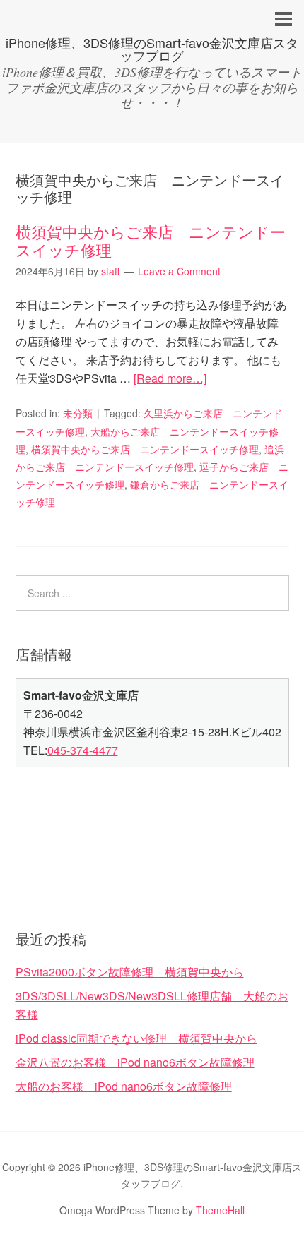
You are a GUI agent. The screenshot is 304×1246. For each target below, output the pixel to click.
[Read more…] (170, 378)
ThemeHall (220, 1210)
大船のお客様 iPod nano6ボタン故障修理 (124, 1086)
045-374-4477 (82, 750)
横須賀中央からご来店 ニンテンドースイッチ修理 (151, 240)
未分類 (78, 413)
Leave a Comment (179, 271)
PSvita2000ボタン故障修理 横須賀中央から (130, 972)
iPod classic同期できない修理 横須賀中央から (136, 1038)
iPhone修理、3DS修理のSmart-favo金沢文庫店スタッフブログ (152, 48)
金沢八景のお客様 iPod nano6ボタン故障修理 (135, 1062)
